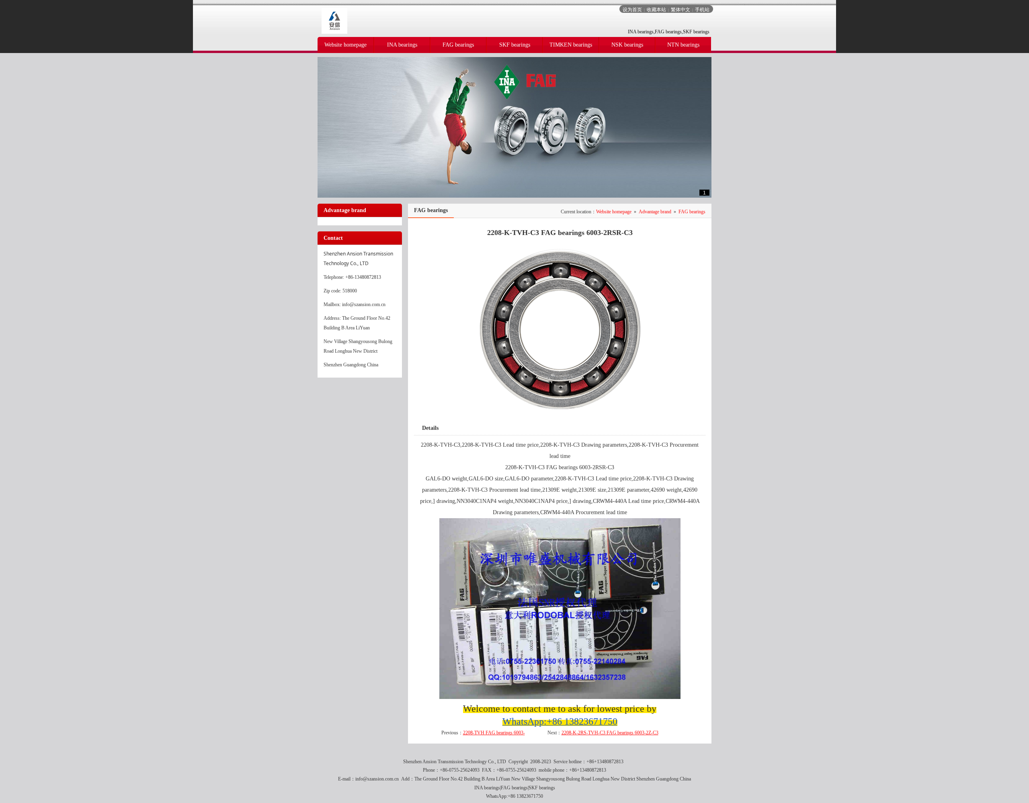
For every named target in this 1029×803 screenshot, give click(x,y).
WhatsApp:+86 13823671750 (514, 796)
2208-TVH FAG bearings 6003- (494, 733)
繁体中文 (680, 9)
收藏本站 (656, 9)
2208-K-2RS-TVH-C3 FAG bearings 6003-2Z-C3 (610, 733)
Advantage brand (655, 212)
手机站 (702, 9)
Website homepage (613, 212)
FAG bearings (691, 212)
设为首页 (632, 9)
